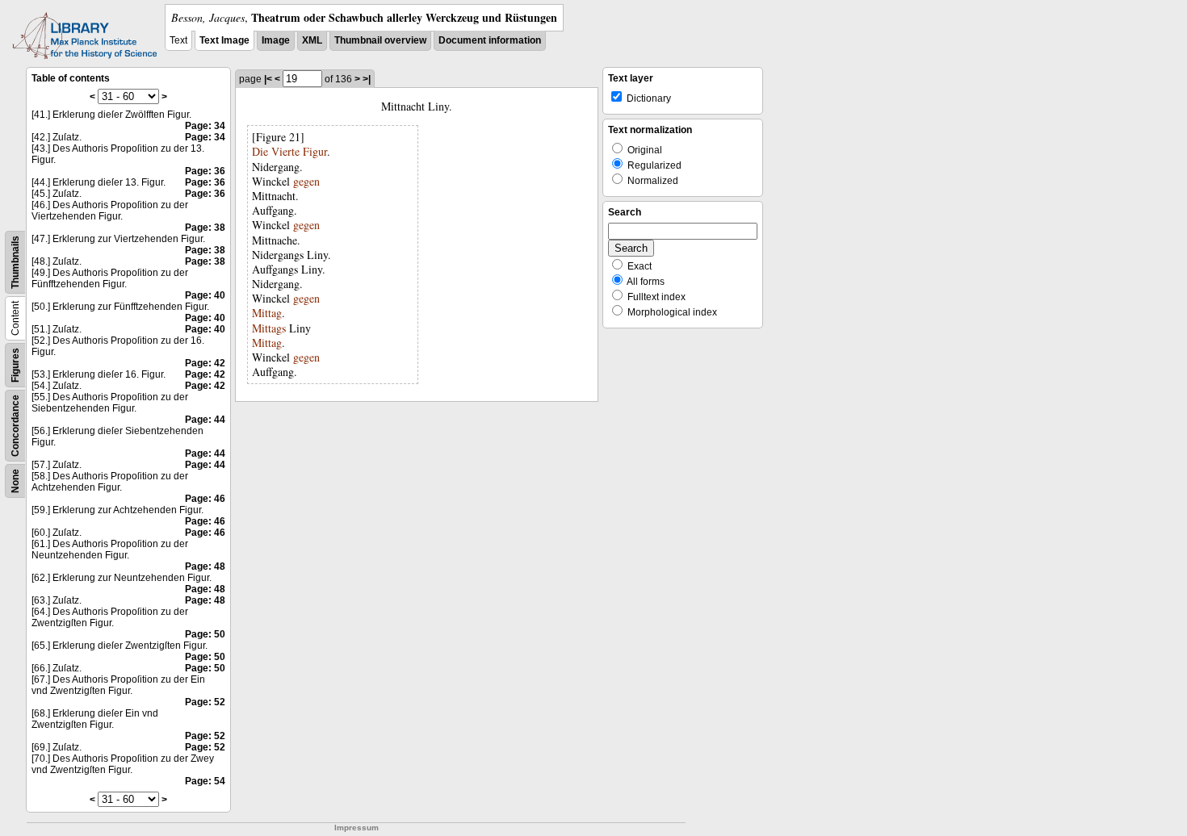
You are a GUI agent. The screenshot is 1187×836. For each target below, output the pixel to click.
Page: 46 (205, 498)
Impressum (356, 827)
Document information (489, 40)
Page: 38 (205, 227)
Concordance (15, 426)
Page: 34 (205, 126)
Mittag (267, 312)
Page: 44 (205, 419)
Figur (315, 151)
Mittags (269, 328)
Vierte (285, 151)
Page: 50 (205, 634)
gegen (306, 181)
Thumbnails (15, 262)
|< (268, 79)
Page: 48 (205, 566)
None (15, 481)
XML (312, 40)
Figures (15, 365)
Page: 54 (205, 781)
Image (276, 40)
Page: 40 (205, 295)
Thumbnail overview (380, 40)
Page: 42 (205, 363)
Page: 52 (205, 702)
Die (260, 151)
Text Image (224, 40)
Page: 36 (205, 171)
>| (367, 79)
